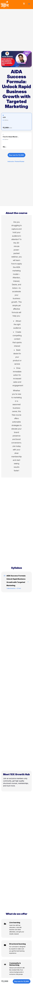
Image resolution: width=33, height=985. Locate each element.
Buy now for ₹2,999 (16, 155)
